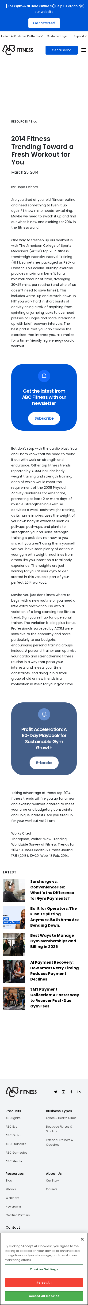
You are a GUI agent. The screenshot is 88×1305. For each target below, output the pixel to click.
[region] (44, 1269)
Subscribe (44, 418)
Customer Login (57, 36)
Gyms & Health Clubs (61, 1118)
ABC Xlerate (14, 1161)
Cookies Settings (44, 1269)
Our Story (52, 1180)
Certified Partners (18, 1215)
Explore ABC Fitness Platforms (20, 36)
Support (79, 36)
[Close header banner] (82, 5)
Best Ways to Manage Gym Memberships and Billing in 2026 (53, 941)
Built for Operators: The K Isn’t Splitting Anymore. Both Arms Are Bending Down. (54, 917)
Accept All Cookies (44, 1296)
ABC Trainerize (16, 1144)
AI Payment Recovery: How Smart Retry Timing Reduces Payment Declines (54, 971)
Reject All (43, 1282)
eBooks (11, 1189)
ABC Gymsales (16, 1153)
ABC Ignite (13, 1118)
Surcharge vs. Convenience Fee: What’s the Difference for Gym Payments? (52, 890)
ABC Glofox (14, 1135)
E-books (44, 762)
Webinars (12, 1198)
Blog (9, 1180)
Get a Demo (61, 50)
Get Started (44, 23)
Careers (51, 1189)
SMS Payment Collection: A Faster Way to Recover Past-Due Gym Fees (54, 998)
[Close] (82, 1239)
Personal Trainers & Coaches (59, 1142)
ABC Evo (11, 1127)
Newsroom (13, 1206)
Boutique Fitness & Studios (59, 1129)
